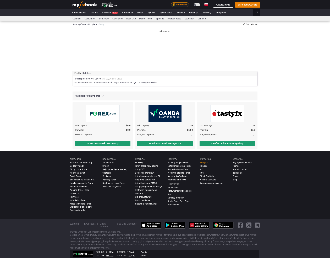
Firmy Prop (221, 12)
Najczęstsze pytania (242, 162)
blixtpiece (86, 73)
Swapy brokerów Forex (178, 169)
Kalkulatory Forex (78, 200)
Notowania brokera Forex (179, 166)
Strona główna (79, 12)
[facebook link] (240, 225)
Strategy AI (127, 12)
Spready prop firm (176, 198)
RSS (202, 173)
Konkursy (106, 176)
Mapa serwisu (104, 225)
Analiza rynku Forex (79, 190)
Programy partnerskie (145, 180)
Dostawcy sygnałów (144, 173)
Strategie (106, 173)
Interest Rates (174, 18)
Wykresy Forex (109, 180)
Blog (235, 180)
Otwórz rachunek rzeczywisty (103, 143)
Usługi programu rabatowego (148, 186)
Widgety (204, 162)
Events (144, 252)
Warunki (74, 223)
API (201, 169)
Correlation (117, 18)
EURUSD (100, 252)
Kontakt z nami (240, 169)
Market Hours (145, 18)
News (143, 255)
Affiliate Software (208, 180)
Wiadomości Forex (78, 186)
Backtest (109, 12)
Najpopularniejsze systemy (115, 169)
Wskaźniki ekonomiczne (81, 207)
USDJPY (100, 255)
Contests (202, 18)
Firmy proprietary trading (146, 166)
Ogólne (98, 79)
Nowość (181, 12)
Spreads (160, 18)
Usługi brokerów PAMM (146, 183)
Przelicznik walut (78, 210)
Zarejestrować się (247, 4)
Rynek (140, 12)
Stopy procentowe (78, 169)
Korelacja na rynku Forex (81, 183)
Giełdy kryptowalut (143, 197)
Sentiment (104, 18)
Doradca (139, 193)
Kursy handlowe (142, 200)
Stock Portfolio (207, 176)
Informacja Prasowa (177, 180)
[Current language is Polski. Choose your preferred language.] (206, 4)
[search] (258, 12)
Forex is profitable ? (83, 79)
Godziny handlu (77, 166)
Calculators (90, 18)
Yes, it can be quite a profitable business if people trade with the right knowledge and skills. (115, 82)
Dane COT (74, 193)
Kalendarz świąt (77, 173)
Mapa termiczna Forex (80, 204)
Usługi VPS (140, 169)
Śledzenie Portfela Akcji (146, 204)
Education (189, 18)
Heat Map (131, 18)
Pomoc (236, 166)
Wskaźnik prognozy (111, 186)
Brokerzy (207, 12)
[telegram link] (257, 225)
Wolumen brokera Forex (179, 173)
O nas (235, 176)
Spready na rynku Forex (178, 162)
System (151, 12)
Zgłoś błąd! (238, 173)
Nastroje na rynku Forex (113, 183)
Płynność (74, 197)
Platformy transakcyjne (146, 190)
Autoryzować (223, 4)
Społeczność (166, 12)
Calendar (77, 18)
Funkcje (203, 166)
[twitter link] (248, 225)
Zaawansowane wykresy (211, 183)
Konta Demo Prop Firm (178, 201)
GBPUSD (121, 252)
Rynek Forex (75, 176)
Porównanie (173, 204)
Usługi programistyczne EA (147, 176)
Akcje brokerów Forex (177, 176)
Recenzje (193, 12)
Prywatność (89, 223)
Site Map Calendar (126, 223)
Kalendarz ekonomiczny (81, 162)
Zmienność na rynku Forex (82, 180)
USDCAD (121, 255)
